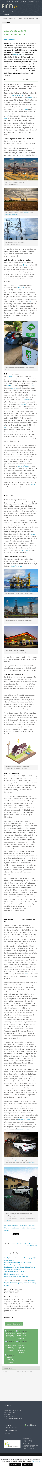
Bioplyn (6, 1283)
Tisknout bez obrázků (30, 1244)
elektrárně (26, 212)
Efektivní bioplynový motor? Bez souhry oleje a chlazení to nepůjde (21, 1348)
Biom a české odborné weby (24, 1371)
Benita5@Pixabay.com (12, 214)
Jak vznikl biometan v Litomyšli (15, 1272)
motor (17, 132)
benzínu (14, 388)
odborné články (13, 18)
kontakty (31, 1)
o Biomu (6, 14)
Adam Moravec (9, 39)
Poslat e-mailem (32, 1246)
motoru (29, 98)
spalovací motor (17, 95)
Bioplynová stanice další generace (16, 1276)
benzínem (16, 55)
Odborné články (8, 22)
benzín (8, 386)
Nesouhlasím (15, 1464)
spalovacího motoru (25, 1120)
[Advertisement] (15, 1386)
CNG (23, 55)
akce (19, 12)
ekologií (11, 376)
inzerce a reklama (13, 1)
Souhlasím (27, 1464)
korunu (26, 974)
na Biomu (5, 1371)
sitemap (23, 1)
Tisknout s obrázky (16, 1244)
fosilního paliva (16, 566)
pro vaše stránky (11, 1430)
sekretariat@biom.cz (15, 1418)
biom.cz (5, 18)
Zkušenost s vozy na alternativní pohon (29, 18)
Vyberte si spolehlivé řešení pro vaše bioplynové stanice (10, 1347)
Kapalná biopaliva (16, 1283)
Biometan (31, 1281)
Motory (25, 265)
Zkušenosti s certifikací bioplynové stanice (10, 1360)
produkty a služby (31, 12)
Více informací (36, 1461)
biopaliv (21, 287)
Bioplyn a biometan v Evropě (14, 1274)
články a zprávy (9, 12)
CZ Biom (11, 369)
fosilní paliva (24, 550)
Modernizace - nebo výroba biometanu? (10, 1335)
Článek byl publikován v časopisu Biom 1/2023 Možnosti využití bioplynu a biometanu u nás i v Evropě (20, 1228)
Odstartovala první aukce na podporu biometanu (21, 1336)
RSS (37, 1)
